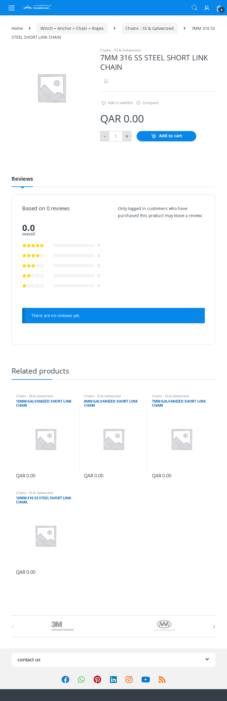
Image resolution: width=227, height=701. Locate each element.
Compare (150, 102)
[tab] (22, 181)
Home (17, 28)
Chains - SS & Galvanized (149, 28)
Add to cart (170, 135)
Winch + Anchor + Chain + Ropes (72, 28)
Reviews (22, 179)
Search (194, 7)
